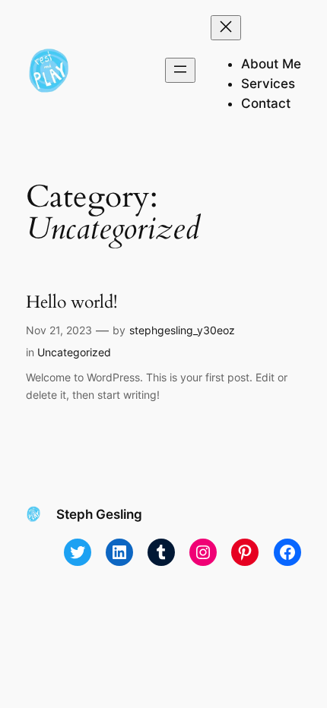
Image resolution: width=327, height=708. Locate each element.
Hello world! (71, 302)
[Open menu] (180, 70)
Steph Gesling (99, 514)
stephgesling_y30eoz (182, 330)
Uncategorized (74, 352)
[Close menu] (226, 27)
